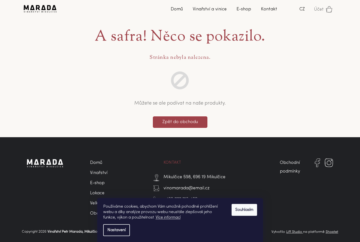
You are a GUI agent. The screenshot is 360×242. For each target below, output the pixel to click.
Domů (96, 163)
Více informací (168, 218)
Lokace (97, 193)
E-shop (97, 183)
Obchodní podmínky (290, 167)
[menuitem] (177, 9)
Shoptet (332, 232)
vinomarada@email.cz (187, 188)
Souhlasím (244, 210)
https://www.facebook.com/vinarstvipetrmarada (317, 167)
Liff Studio (294, 232)
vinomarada (329, 167)
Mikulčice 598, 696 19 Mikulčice (194, 177)
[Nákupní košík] (331, 9)
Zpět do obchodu (180, 122)
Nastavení (116, 230)
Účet (319, 9)
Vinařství (98, 173)
